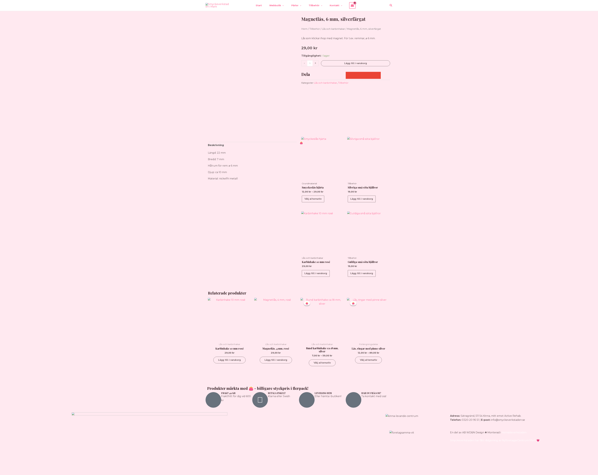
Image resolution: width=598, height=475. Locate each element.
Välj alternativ (313, 199)
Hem (304, 29)
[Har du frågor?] (353, 400)
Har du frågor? (371, 393)
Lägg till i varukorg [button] (361, 199)
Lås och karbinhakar (333, 29)
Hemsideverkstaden (514, 432)
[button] (282, 5)
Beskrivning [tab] (216, 145)
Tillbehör (314, 29)
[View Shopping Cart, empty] (352, 5)
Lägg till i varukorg (355, 63)
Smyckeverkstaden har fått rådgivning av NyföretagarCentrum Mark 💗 (495, 440)
